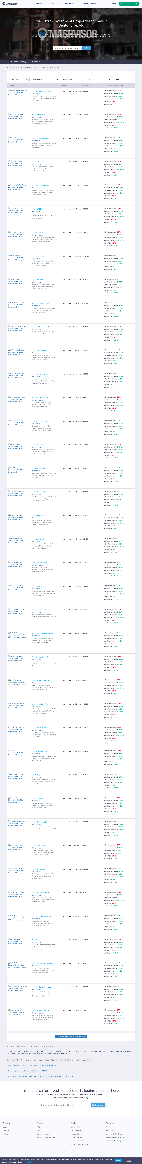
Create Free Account (129, 4)
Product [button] (38, 3)
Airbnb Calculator (77, 1141)
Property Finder (77, 1134)
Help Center (110, 1130)
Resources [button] (68, 3)
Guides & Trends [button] (89, 3)
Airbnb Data (75, 1127)
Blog (107, 1127)
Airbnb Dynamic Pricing (80, 1144)
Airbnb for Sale (76, 1137)
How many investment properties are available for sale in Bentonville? (33, 1065)
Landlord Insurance (44, 1134)
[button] (19, 79)
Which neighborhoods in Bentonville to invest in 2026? (27, 1071)
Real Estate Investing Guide (115, 1141)
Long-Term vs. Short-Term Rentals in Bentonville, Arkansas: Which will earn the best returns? (40, 1076)
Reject (129, 1161)
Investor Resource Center (115, 1137)
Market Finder (76, 1130)
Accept (118, 1161)
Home (4, 1127)
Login (113, 3)
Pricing (54, 3)
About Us (5, 1130)
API (38, 1127)
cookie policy (27, 1162)
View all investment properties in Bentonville (71, 1037)
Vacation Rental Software (46, 1137)
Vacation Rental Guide (114, 1134)
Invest (39, 1130)
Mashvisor (22, 1157)
